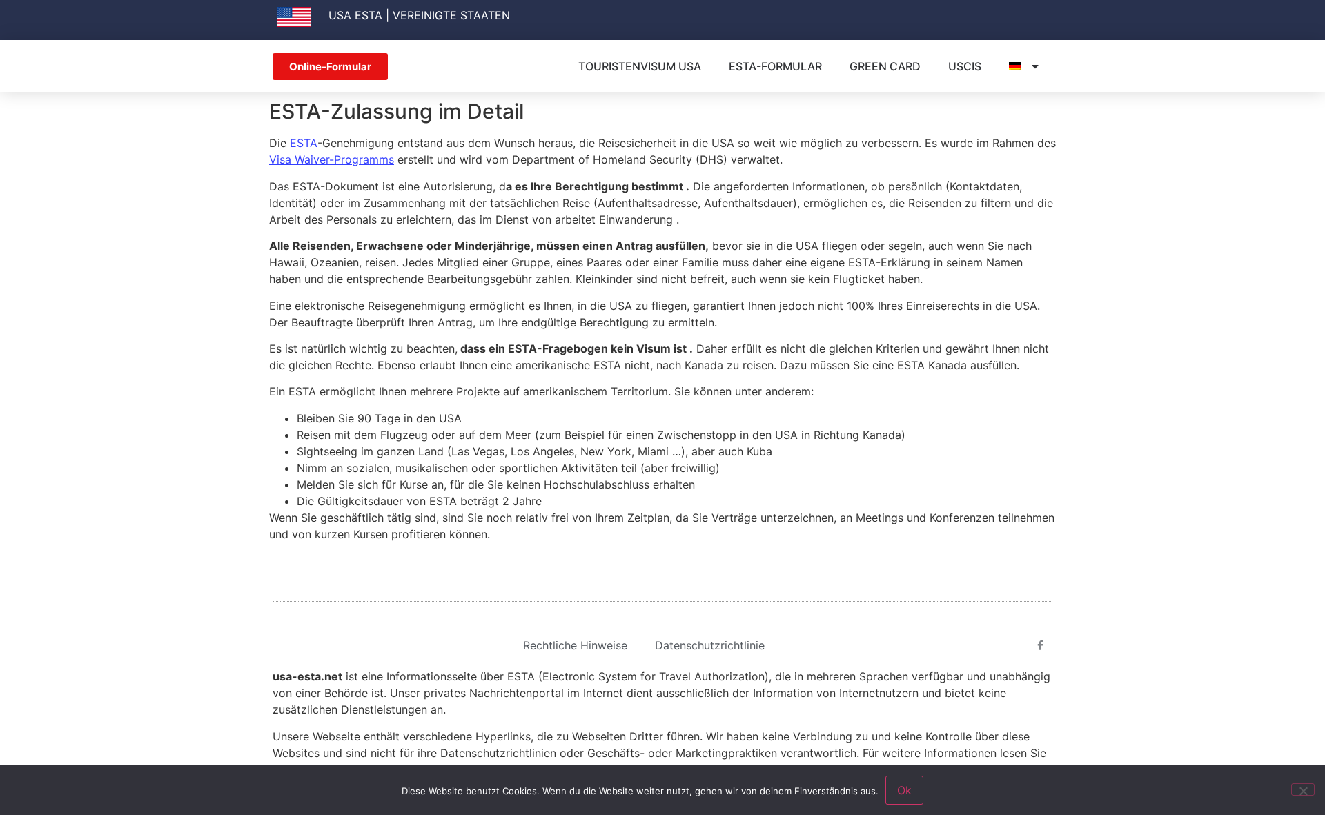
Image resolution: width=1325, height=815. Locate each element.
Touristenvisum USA (639, 66)
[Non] (1303, 789)
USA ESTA (355, 15)
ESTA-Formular (775, 66)
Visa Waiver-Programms (331, 159)
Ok (904, 790)
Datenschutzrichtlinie (710, 645)
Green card (885, 66)
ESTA (303, 143)
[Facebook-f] (1041, 645)
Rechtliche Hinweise (575, 645)
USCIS (964, 66)
